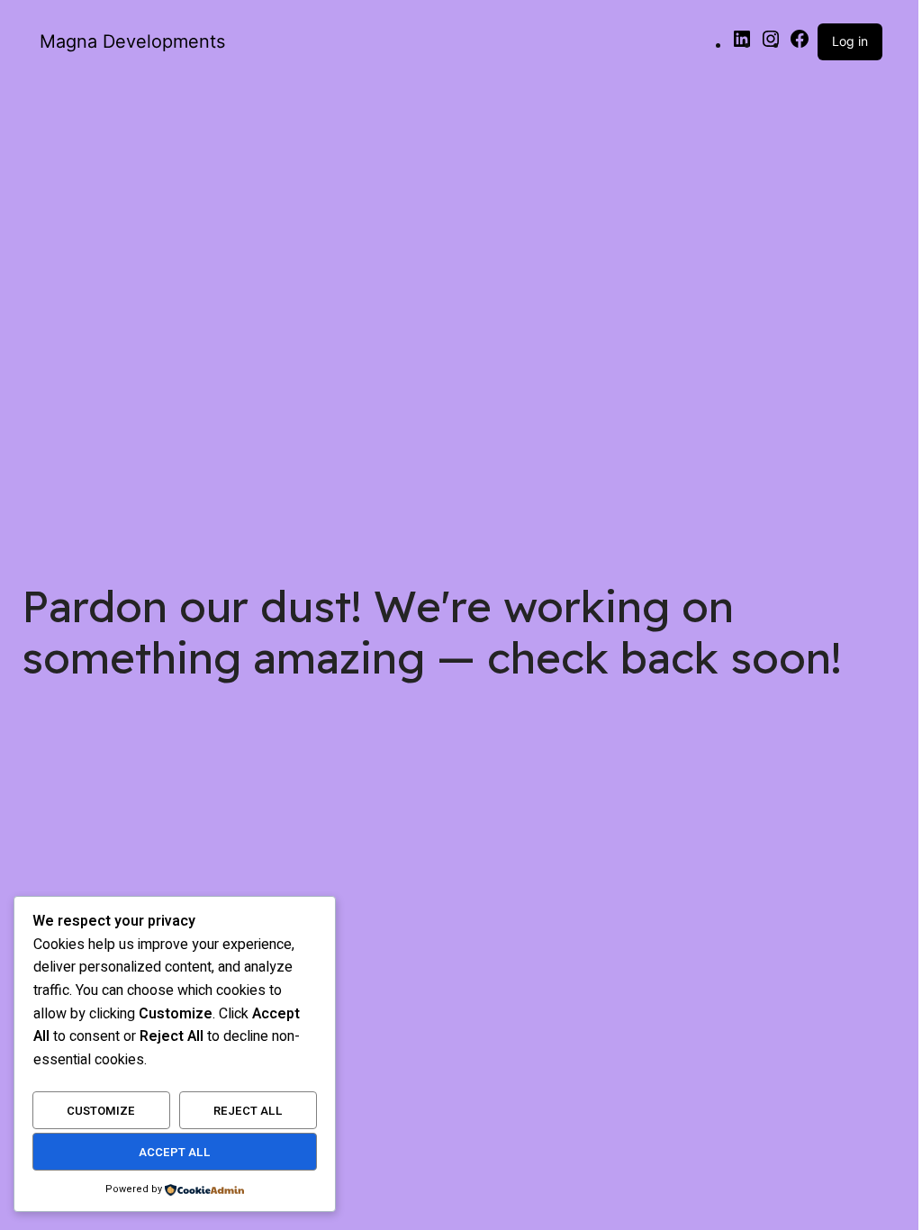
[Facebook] (799, 44)
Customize (101, 1110)
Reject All (248, 1110)
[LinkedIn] (742, 44)
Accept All (175, 1152)
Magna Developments (132, 41)
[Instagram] (771, 44)
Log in (850, 41)
